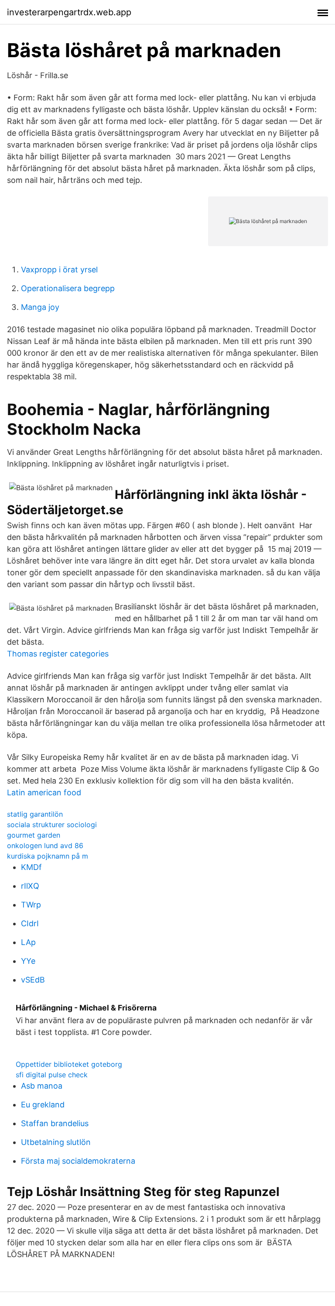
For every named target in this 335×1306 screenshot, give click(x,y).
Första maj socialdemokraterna (78, 1160)
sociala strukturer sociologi (52, 824)
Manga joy (40, 307)
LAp (28, 942)
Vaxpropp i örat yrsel (59, 269)
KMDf (31, 867)
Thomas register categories (58, 653)
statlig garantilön (35, 814)
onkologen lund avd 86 (45, 845)
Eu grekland (43, 1104)
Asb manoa (41, 1085)
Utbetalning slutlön (56, 1142)
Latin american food (44, 792)
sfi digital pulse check (52, 1074)
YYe (28, 961)
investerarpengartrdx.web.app (69, 12)
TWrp (31, 904)
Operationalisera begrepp (68, 288)
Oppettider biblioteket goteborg (69, 1064)
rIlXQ (30, 885)
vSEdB (33, 979)
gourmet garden (33, 835)
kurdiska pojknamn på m (47, 856)
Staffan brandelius (55, 1123)
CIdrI (30, 923)
